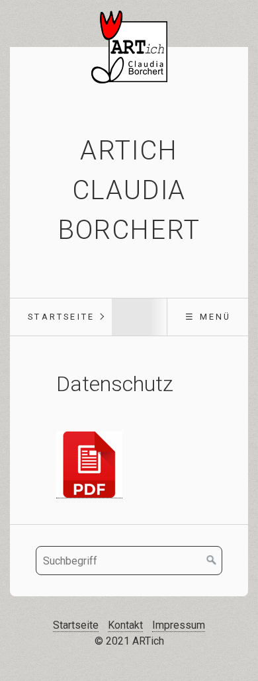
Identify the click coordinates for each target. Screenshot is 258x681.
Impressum (178, 625)
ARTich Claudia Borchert (129, 190)
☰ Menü (208, 317)
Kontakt (125, 625)
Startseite (61, 317)
